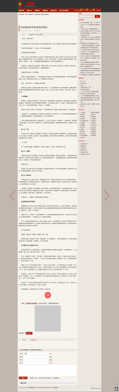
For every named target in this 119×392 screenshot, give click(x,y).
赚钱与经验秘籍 (95, 112)
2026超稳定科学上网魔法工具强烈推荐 (90, 74)
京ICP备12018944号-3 (47, 387)
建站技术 (21, 10)
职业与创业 (94, 125)
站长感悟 (93, 127)
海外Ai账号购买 (64, 10)
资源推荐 (93, 129)
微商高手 (29, 333)
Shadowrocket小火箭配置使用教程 (89, 29)
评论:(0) (24, 340)
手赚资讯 (93, 120)
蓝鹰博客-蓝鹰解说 (28, 4)
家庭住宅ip (54, 10)
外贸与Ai (82, 137)
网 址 (21, 360)
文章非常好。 (83, 83)
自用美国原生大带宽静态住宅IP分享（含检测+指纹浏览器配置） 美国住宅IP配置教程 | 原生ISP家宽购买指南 (90, 45)
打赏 (47, 295)
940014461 (97, 388)
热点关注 (82, 133)
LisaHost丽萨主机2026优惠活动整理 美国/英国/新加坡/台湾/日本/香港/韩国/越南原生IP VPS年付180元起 (90, 70)
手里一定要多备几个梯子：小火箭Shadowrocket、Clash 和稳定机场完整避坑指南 (90, 24)
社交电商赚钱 (83, 135)
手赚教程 (82, 123)
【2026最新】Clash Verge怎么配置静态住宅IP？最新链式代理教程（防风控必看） (90, 39)
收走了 (82, 85)
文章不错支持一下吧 (85, 87)
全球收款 (98, 10)
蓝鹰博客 (31, 387)
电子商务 (82, 127)
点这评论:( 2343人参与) (36, 34)
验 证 (21, 363)
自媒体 (82, 129)
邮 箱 (21, 357)
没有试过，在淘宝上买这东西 (87, 93)
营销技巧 (37, 10)
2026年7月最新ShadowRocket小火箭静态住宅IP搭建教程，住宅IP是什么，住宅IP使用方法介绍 (90, 33)
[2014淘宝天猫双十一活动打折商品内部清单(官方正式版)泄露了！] (12, 196)
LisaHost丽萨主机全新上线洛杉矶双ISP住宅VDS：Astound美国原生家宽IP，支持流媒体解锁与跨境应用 (90, 52)
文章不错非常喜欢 (85, 89)
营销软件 (93, 123)
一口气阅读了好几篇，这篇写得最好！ (90, 91)
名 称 (21, 353)
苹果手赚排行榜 (84, 120)
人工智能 (82, 112)
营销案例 (93, 116)
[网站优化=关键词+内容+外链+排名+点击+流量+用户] (106, 196)
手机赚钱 (93, 118)
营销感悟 (93, 133)
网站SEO (29, 10)
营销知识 (45, 10)
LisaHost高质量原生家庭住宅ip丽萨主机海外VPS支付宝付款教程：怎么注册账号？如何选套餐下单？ (90, 64)
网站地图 (55, 387)
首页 (26, 14)
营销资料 (82, 125)
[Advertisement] (71, 4)
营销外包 (82, 131)
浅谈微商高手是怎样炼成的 (33, 27)
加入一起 (82, 81)
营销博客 (93, 131)
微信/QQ (93, 388)
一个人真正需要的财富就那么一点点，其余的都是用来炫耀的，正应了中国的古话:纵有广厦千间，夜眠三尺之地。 (90, 98)
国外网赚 (93, 135)
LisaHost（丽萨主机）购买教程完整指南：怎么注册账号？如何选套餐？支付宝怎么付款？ (90, 58)
